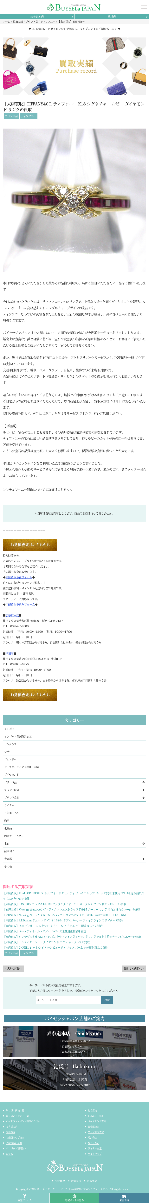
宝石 (6, 843)
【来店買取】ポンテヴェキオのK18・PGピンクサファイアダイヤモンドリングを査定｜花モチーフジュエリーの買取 (72, 936)
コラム (9, 1154)
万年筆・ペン (11, 813)
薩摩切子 (9, 851)
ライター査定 (95, 1148)
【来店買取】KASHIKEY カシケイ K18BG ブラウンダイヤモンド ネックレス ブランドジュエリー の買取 (64, 904)
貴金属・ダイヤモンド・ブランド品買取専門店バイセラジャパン (69, 1189)
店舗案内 (76, 1181)
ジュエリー (10, 759)
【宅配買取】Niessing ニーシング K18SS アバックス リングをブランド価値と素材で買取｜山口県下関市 (64, 915)
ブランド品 (11, 116)
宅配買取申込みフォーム (20, 604)
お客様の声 (11, 1127)
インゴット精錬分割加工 (17, 736)
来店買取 (10, 1132)
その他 (8, 866)
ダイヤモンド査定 (97, 1121)
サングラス (10, 744)
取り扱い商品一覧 (15, 1110)
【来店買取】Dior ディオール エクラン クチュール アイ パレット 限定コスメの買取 (53, 926)
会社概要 (60, 1181)
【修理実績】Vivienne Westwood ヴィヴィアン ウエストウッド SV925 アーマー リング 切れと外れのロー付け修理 (71, 909)
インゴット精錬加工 (16, 1148)
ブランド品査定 (96, 1132)
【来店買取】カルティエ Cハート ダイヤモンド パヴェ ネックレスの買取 (46, 942)
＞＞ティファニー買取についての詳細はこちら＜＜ (38, 489)
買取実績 (92, 1181)
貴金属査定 (93, 1127)
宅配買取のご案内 (15, 1137)
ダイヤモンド (11, 774)
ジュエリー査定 (96, 1116)
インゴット (10, 729)
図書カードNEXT (13, 836)
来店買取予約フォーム (19, 577)
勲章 (6, 820)
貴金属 (8, 859)
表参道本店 (37, 16)
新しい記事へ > (134, 968)
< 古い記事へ (13, 968)
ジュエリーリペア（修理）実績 (21, 767)
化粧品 (8, 828)
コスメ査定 (93, 1143)
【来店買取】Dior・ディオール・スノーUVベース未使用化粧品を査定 (44, 931)
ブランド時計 (11, 790)
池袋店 (112, 16)
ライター (9, 805)
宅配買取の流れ (14, 1143)
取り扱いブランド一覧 (17, 1116)
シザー (8, 752)
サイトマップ (95, 1154)
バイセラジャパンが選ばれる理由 (23, 1121)
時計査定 (92, 1137)
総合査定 (92, 1110)
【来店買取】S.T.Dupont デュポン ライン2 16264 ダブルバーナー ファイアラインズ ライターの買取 (63, 920)
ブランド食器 (11, 797)
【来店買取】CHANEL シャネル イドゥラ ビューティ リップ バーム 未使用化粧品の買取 (55, 947)
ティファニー (28, 116)
